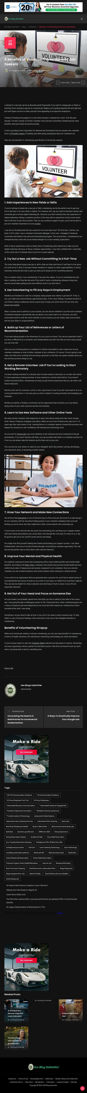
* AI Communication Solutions (48, 795)
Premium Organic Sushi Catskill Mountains (22, 863)
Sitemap (74, 1082)
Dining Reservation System (16, 837)
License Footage (62, 1082)
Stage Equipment (66, 868)
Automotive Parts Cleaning (47, 821)
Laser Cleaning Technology (50, 847)
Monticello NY (39, 853)
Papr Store (29, 1082)
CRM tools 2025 (44, 832)
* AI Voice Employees (41, 800)
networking (22, 518)
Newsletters (39, 1082)
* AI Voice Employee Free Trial (17, 800)
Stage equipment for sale (15, 874)
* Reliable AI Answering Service (47, 811)
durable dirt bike (37, 837)
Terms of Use (23, 1079)
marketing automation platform (17, 853)
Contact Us (12, 1079)
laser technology (70, 847)
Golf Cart (31, 847)
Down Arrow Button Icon (15, 894)
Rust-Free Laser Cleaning (15, 868)
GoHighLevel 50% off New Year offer (49, 842)
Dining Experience (61, 832)
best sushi (65, 821)
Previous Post (18, 711)
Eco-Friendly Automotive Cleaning (18, 842)
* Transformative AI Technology (18, 816)
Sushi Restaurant (12, 879)
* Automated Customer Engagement (52, 805)
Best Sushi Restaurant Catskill (17, 826)
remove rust (46, 863)
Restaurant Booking (63, 863)
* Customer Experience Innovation (18, 811)
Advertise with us (16, 1082)
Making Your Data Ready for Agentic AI (21, 890)
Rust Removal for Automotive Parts (42, 868)
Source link (8, 668)
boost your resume (11, 305)
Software (9, 53)
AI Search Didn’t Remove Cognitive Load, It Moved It (27, 885)
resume (38, 224)
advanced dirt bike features (44, 816)
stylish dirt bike (35, 874)
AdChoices (49, 1079)
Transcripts (50, 1082)
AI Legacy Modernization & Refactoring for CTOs (25, 907)
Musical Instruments (56, 853)
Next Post (76, 82)
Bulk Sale (9, 832)
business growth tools (25, 832)
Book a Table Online (40, 826)
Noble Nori (72, 853)
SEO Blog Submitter (50, 1085)
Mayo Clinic (29, 565)
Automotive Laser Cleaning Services (19, 821)
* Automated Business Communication (20, 805)
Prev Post (65, 82)
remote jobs (21, 434)
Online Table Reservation (42, 858)
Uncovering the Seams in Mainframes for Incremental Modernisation (22, 719)
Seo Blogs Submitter (31, 685)
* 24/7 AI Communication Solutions (19, 795)
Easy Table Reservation (55, 837)
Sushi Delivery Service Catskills (56, 874)
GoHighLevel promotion (15, 847)
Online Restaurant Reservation (17, 858)
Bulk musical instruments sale (63, 826)
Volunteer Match (38, 643)
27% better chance (17, 134)
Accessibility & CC (36, 1079)
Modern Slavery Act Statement (67, 1079)
